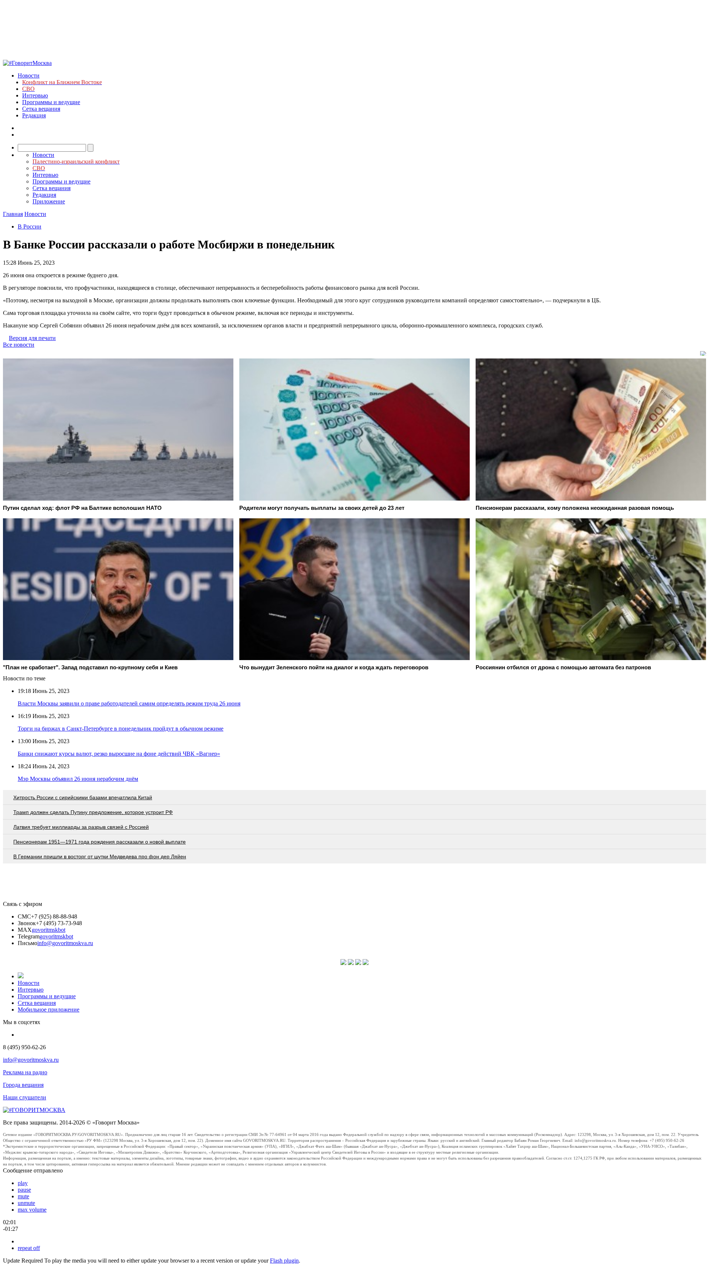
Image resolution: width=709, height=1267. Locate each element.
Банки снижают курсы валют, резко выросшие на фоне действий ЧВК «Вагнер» (119, 754)
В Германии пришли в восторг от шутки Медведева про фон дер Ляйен (99, 856)
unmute (26, 1203)
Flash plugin (284, 1260)
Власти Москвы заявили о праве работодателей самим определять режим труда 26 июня (129, 703)
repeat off (29, 1248)
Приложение (48, 201)
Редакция (34, 115)
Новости (29, 75)
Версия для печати (32, 338)
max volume (32, 1209)
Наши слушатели (24, 1097)
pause (24, 1190)
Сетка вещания (41, 109)
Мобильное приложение (48, 1009)
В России (29, 226)
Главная (13, 214)
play (23, 1183)
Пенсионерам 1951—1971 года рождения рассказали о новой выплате (99, 842)
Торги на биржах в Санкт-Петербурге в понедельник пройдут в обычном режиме (120, 728)
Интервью (35, 95)
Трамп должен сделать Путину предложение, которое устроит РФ (93, 812)
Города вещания (23, 1085)
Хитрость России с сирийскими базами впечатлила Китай (82, 797)
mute (23, 1196)
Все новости (18, 344)
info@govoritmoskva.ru (65, 943)
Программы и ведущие (51, 102)
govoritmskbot (48, 930)
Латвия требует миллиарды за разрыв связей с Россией (81, 827)
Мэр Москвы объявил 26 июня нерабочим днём (78, 779)
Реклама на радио (25, 1072)
